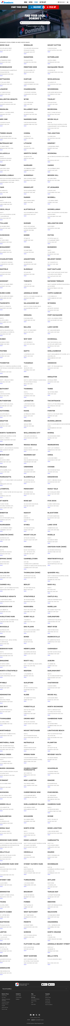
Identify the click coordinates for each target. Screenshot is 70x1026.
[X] (36, 1015)
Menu (25, 2)
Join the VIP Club (5, 1007)
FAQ (32, 1002)
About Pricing (33, 1000)
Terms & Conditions (48, 1004)
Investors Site (47, 1001)
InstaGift (3, 1005)
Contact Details (18, 997)
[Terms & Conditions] (66, 989)
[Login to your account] (67, 2)
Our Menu (4, 997)
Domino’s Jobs (48, 997)
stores (36, 2)
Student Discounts (5, 1003)
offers (31, 2)
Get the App (43, 2)
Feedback (17, 999)
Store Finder (33, 995)
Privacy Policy (47, 1002)
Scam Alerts (33, 1004)
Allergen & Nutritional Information (6, 1000)
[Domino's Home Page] (7, 2)
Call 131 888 (18, 995)
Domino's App (4, 1009)
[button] (35, 26)
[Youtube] (33, 1015)
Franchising (47, 999)
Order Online (4, 995)
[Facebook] (30, 1015)
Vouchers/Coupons (5, 1002)
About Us (47, 995)
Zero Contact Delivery (35, 999)
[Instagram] (39, 1015)
